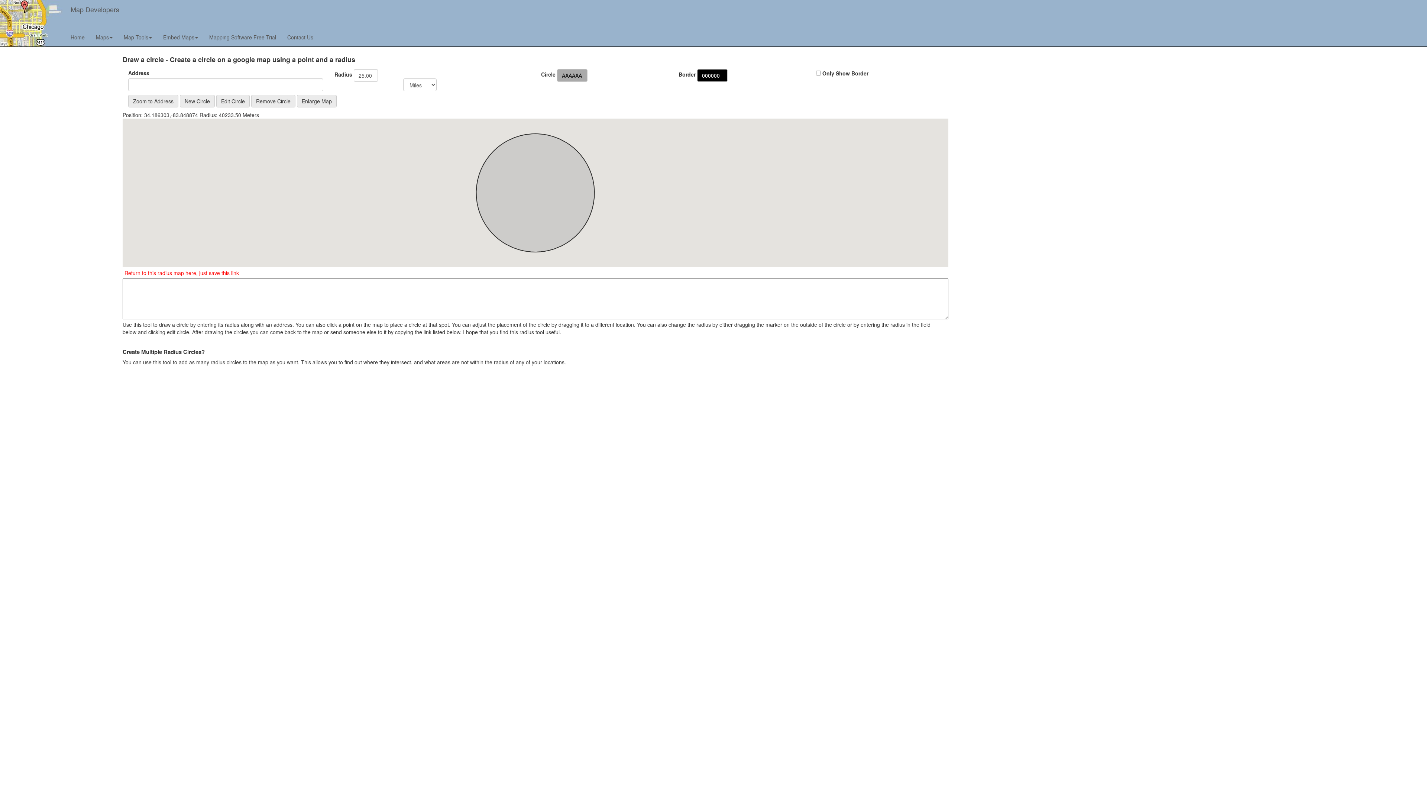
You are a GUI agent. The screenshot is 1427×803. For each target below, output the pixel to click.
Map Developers (95, 9)
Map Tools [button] (136, 37)
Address (138, 73)
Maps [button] (102, 37)
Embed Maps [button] (178, 37)
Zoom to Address (153, 101)
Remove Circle (273, 101)
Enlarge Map (317, 101)
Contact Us (300, 37)
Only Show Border (844, 73)
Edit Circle (233, 101)
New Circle (197, 101)
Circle (548, 74)
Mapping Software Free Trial (242, 37)
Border (687, 74)
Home (78, 37)
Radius (343, 74)
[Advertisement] (1011, 108)
